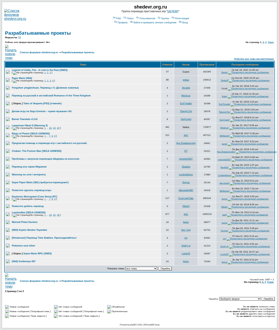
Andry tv (186, 245)
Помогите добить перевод (28, 206)
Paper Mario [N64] (22, 78)
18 (50, 128)
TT (19, 37)
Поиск (130, 18)
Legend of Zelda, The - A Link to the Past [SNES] (40, 70)
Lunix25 (186, 253)
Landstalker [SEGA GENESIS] (29, 212)
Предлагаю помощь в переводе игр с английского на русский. (49, 143)
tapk (224, 215)
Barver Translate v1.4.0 (24, 119)
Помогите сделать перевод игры (31, 190)
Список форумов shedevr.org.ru (39, 52)
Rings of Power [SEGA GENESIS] (31, 133)
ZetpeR (224, 80)
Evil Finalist (186, 103)
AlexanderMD (186, 190)
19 (54, 128)
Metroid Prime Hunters (24, 222)
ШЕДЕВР (173, 11)
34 (50, 215)
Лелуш (186, 182)
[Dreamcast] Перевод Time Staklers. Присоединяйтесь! (44, 237)
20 (58, 128)
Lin (185, 237)
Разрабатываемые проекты (38, 33)
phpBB (133, 324)
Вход (185, 22)
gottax (186, 80)
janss (224, 144)
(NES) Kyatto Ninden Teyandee (29, 230)
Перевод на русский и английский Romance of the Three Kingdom (51, 95)
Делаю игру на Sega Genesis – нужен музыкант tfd (41, 111)
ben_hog (186, 230)
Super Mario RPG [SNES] (37, 253)
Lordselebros (186, 174)
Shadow (186, 166)
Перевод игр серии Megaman (29, 166)
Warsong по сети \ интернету (29, 174)
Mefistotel (224, 136)
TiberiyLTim (186, 111)
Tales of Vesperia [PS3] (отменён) (42, 103)
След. (271, 42)
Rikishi (185, 206)
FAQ (118, 18)
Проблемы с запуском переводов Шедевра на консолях (45, 158)
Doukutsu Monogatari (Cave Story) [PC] (34, 196)
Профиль (122, 22)
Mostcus (186, 95)
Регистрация (182, 18)
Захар (224, 72)
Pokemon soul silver (23, 245)
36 (58, 215)
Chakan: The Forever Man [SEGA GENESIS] (36, 151)
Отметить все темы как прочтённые (254, 59)
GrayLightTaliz (186, 198)
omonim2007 (186, 158)
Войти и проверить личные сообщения (155, 22)
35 (54, 215)
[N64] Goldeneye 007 (24, 261)
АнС (186, 135)
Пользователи (147, 18)
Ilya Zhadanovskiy (186, 143)
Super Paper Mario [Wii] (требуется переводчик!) (40, 182)
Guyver (224, 230)
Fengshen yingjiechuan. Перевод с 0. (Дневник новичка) (45, 87)
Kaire (224, 96)
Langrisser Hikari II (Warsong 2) (30, 125)
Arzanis (186, 87)
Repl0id (224, 167)
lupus (224, 199)
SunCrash (186, 119)
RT (186, 151)
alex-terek (224, 183)
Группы (165, 18)
